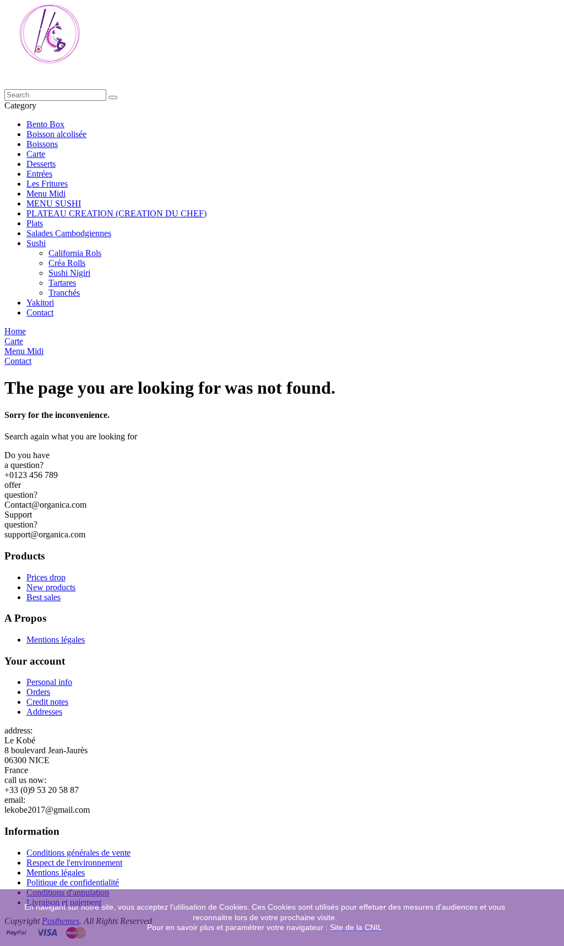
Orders (38, 692)
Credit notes (47, 701)
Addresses (44, 711)
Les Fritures (47, 183)
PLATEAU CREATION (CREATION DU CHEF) (116, 213)
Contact (39, 312)
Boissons (42, 144)
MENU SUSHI (53, 203)
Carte (35, 154)
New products (50, 587)
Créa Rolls (66, 263)
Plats (34, 223)
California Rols (74, 253)
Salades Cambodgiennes (68, 233)
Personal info (49, 682)
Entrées (39, 173)
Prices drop (46, 577)
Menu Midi (46, 193)
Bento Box (45, 124)
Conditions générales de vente (78, 852)
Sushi (36, 243)
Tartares (62, 282)
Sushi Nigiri (69, 273)
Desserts (41, 163)
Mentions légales (55, 639)
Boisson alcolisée (56, 134)
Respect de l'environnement (74, 862)
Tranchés (64, 292)
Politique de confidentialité (72, 882)
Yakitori (40, 302)
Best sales (43, 597)
